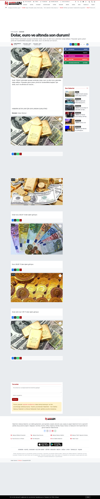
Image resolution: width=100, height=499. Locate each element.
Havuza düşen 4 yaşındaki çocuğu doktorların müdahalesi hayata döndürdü (81, 109)
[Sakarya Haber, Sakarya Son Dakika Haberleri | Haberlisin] (12, 3)
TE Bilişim (20, 460)
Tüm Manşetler (36, 438)
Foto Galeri (28, 1)
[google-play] (56, 444)
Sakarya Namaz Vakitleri (58, 435)
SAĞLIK (73, 4)
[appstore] (43, 444)
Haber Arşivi (75, 438)
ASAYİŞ (31, 4)
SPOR (79, 4)
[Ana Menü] (94, 2)
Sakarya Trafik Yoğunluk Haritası (80, 435)
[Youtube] (52, 431)
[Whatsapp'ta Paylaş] (76, 44)
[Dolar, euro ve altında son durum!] (37, 63)
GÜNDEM (25, 4)
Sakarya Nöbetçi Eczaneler (19, 435)
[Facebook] (45, 431)
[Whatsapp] (55, 431)
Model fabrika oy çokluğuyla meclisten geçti (80, 129)
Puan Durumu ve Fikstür (18, 438)
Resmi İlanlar (54, 1)
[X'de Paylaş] (73, 44)
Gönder (15, 399)
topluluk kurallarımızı (29, 404)
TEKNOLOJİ (85, 4)
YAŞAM (92, 4)
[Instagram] (50, 431)
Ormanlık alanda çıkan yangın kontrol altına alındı (81, 95)
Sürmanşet (78, 98)
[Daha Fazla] (78, 44)
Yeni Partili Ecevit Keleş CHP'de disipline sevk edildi (80, 115)
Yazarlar (44, 1)
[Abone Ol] (87, 44)
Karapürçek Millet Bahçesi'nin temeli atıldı (80, 102)
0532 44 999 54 (65, 1)
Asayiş (77, 91)
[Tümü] (87, 88)
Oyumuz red (80, 122)
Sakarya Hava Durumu (38, 435)
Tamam (87, 497)
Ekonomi (21, 31)
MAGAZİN (61, 4)
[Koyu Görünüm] (89, 2)
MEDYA (67, 4)
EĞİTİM (54, 4)
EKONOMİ (38, 4)
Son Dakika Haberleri (57, 438)
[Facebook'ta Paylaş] (71, 44)
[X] (47, 431)
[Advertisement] (56, 20)
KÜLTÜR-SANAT (46, 4)
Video (36, 1)
